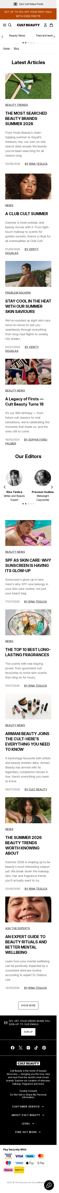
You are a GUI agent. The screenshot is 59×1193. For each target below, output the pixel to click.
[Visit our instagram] (28, 1048)
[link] (45, 25)
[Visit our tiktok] (36, 1048)
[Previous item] (4, 487)
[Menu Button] (3, 25)
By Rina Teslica (36, 163)
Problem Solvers (18, 292)
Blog (16, 48)
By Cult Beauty (36, 789)
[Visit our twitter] (20, 1048)
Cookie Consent (28, 1091)
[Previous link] (2, 37)
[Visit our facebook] (13, 1048)
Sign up (28, 1031)
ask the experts (17, 928)
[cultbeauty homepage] (28, 25)
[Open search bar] (9, 25)
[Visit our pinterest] (44, 1048)
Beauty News (17, 35)
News (9, 205)
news (9, 641)
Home (6, 48)
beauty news (15, 551)
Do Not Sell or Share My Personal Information (28, 1096)
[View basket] (51, 25)
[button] (49, 1185)
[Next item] (52, 487)
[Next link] (54, 37)
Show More (28, 1005)
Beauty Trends (16, 105)
